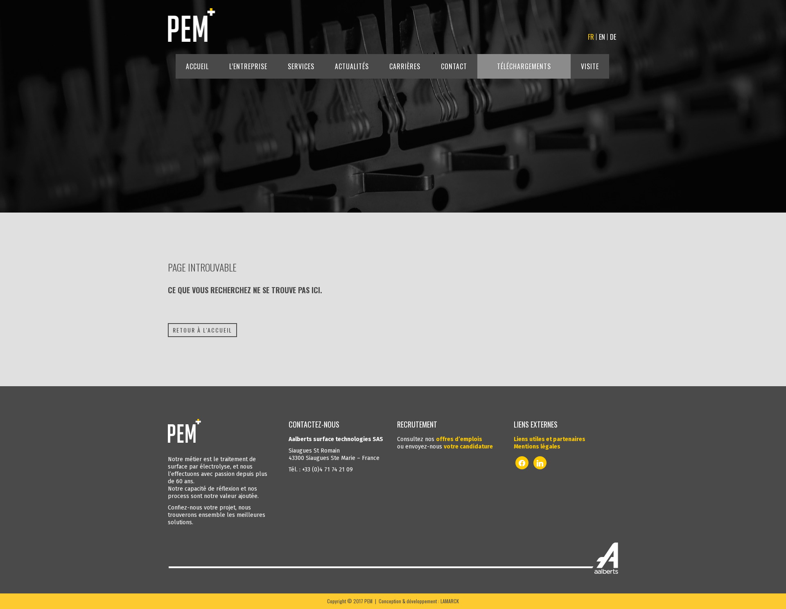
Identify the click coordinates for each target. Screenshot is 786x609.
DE (613, 37)
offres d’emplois (459, 439)
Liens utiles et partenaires (549, 439)
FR (591, 37)
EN (602, 37)
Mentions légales (537, 446)
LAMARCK (449, 601)
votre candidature (468, 446)
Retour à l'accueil (202, 330)
